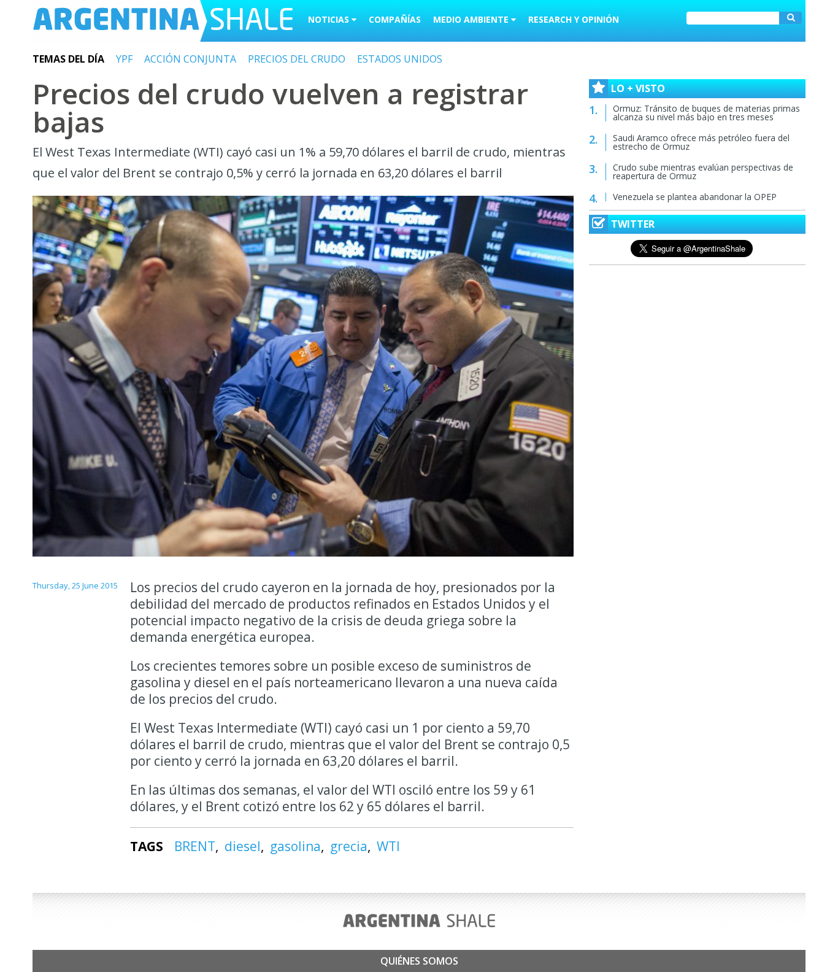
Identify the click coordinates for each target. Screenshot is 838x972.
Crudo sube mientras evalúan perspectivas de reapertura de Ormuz (703, 171)
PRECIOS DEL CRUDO (296, 59)
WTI (388, 846)
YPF (124, 59)
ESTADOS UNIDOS (399, 59)
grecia (348, 846)
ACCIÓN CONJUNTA (190, 59)
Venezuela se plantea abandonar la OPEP (695, 196)
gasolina (295, 846)
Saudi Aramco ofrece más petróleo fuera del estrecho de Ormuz (701, 142)
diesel (243, 846)
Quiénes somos (419, 961)
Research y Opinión (573, 19)
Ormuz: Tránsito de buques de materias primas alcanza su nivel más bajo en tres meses (706, 112)
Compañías (395, 19)
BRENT (194, 846)
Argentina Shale (163, 21)
